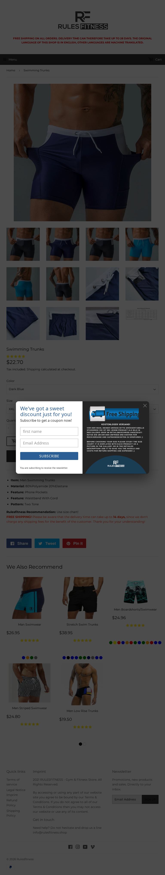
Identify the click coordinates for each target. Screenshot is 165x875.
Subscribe (49, 456)
